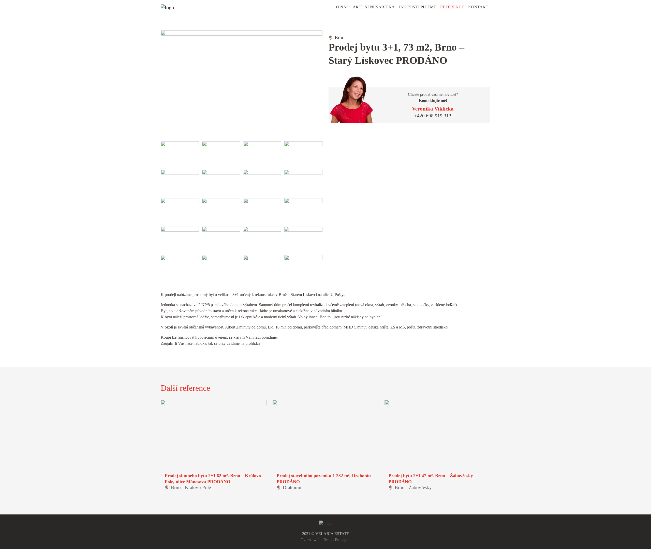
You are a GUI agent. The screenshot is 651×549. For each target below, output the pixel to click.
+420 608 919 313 (432, 115)
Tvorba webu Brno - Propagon (325, 540)
